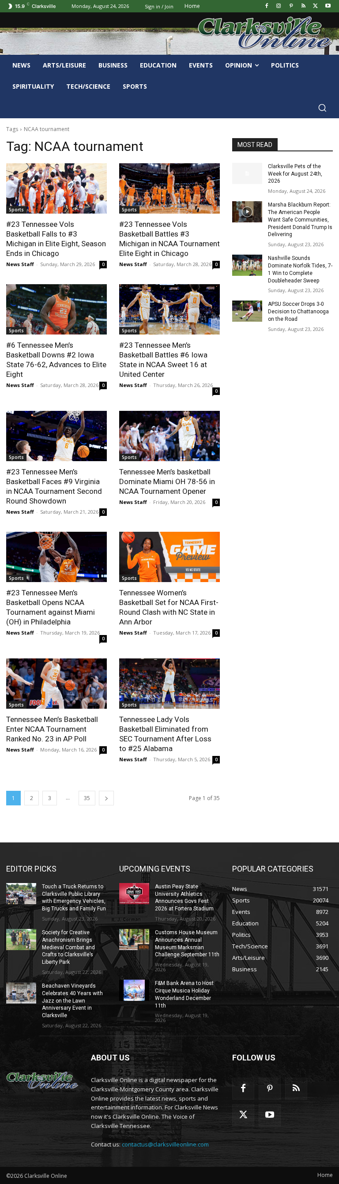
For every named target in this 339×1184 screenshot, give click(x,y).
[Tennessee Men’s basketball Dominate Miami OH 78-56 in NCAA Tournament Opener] (169, 436)
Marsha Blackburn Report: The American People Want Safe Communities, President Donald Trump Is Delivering (300, 219)
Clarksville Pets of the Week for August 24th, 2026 (295, 173)
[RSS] (303, 6)
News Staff (20, 264)
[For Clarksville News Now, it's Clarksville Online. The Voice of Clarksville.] (42, 1081)
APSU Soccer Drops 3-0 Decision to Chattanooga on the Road (298, 311)
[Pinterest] (291, 6)
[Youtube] (328, 6)
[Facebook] (266, 6)
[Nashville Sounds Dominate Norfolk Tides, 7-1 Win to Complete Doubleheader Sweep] (247, 265)
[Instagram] (279, 6)
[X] (315, 6)
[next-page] (106, 798)
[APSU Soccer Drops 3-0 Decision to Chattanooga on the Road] (247, 311)
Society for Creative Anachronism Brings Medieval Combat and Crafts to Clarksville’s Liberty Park (68, 947)
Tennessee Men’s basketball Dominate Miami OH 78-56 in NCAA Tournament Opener (167, 481)
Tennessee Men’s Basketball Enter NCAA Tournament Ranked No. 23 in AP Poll (52, 729)
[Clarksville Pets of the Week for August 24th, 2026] (247, 173)
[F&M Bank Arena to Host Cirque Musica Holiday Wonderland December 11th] (134, 990)
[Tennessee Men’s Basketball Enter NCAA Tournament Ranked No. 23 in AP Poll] (56, 683)
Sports (16, 210)
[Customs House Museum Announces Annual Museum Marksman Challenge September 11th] (134, 939)
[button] (322, 107)
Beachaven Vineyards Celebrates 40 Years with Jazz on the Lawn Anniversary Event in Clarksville (72, 1001)
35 (87, 798)
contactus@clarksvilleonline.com (165, 1144)
